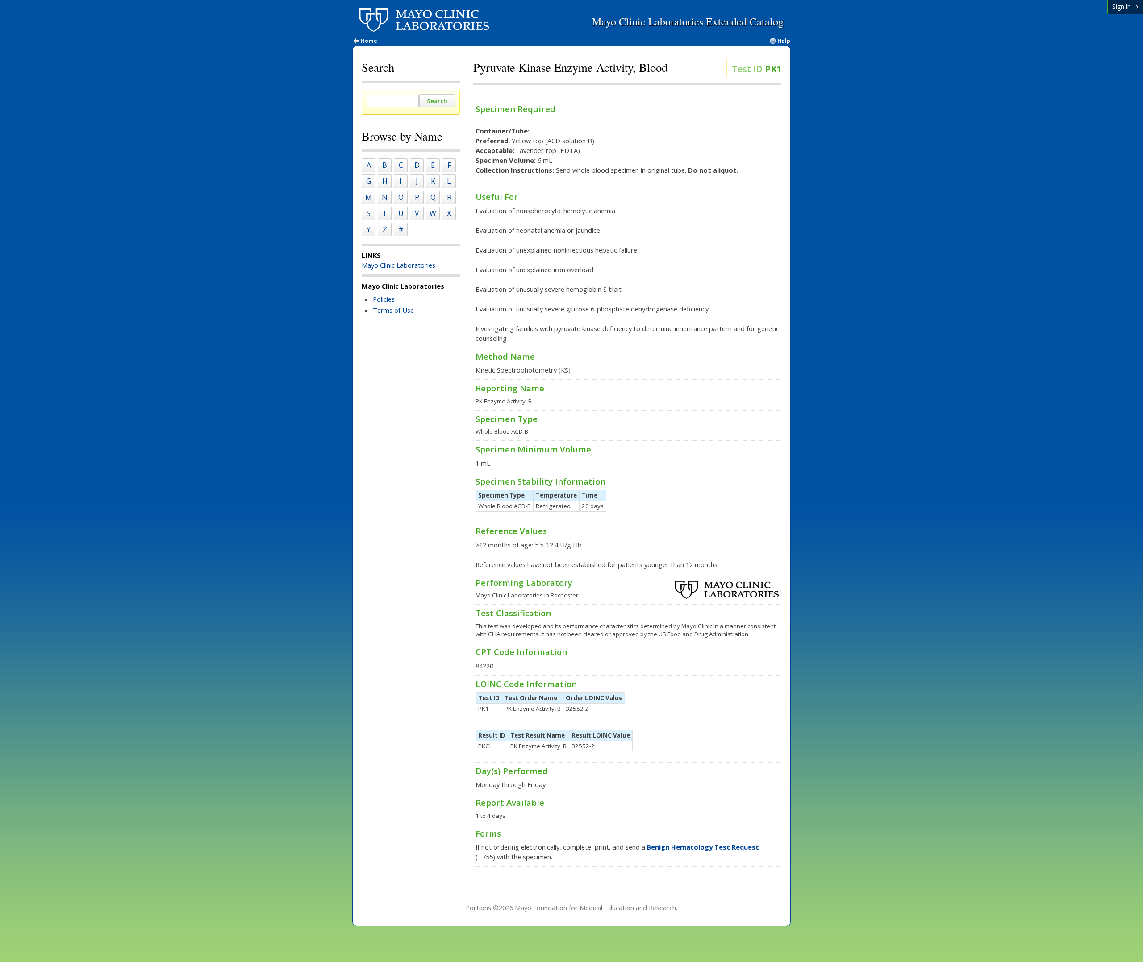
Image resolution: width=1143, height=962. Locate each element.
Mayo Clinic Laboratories (398, 265)
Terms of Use (393, 310)
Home (369, 41)
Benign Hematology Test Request (703, 846)
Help (783, 41)
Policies (384, 298)
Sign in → (1125, 6)
